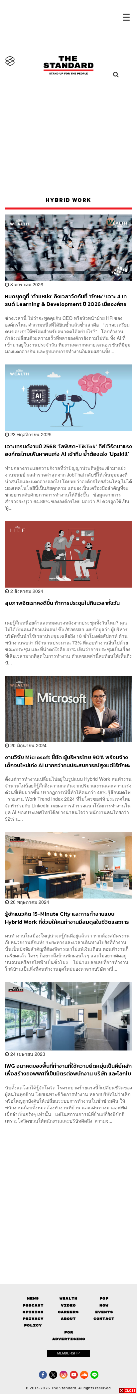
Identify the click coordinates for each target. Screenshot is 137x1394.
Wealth (68, 1298)
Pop (103, 1298)
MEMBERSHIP (68, 1353)
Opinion (33, 1312)
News (33, 1298)
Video (68, 1305)
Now (103, 1305)
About (68, 1319)
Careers (68, 1312)
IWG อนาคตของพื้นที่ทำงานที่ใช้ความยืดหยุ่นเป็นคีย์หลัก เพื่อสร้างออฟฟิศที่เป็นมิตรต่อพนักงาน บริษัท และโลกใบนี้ (68, 1069)
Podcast (33, 1305)
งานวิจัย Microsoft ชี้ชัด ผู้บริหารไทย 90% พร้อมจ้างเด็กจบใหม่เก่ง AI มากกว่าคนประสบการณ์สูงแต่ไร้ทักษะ (67, 761)
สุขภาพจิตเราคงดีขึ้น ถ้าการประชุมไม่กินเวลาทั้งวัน (62, 603)
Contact (103, 1319)
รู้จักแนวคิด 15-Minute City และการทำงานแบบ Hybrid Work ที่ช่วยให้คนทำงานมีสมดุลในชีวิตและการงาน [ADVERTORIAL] (67, 917)
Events (104, 1312)
